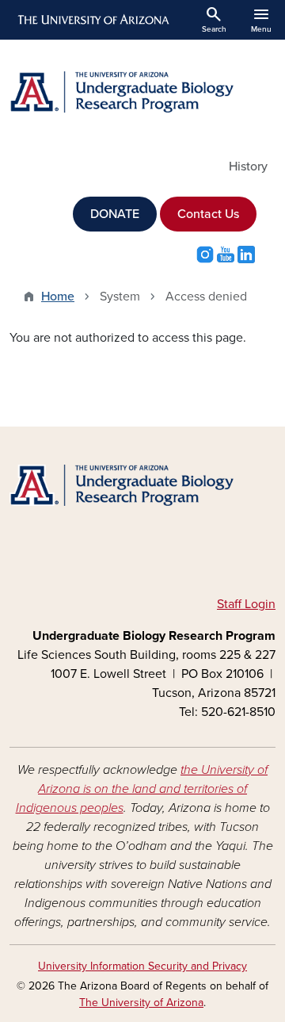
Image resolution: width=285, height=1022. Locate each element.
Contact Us (208, 214)
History (248, 166)
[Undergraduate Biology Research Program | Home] (143, 92)
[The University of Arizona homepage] (92, 20)
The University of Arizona (141, 1002)
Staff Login (246, 604)
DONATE (114, 214)
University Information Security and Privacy (142, 966)
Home (57, 296)
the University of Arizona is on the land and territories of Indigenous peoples (142, 789)
